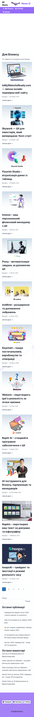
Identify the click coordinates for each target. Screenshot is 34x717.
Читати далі (7, 100)
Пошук (4, 598)
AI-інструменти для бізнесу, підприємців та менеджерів (16, 485)
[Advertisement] (17, 31)
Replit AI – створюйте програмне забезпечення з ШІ (15, 441)
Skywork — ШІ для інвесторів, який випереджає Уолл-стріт (17, 132)
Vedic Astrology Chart (9, 667)
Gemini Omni (6, 674)
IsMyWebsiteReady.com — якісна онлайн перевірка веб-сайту (16, 89)
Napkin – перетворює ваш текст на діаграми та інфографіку (16, 528)
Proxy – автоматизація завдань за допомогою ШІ (16, 265)
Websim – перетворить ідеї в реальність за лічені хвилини (16, 398)
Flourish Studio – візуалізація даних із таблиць (14, 175)
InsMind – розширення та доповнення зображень (15, 308)
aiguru (6, 96)
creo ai (4, 654)
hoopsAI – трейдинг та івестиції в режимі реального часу (15, 571)
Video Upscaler (7, 660)
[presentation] (17, 72)
